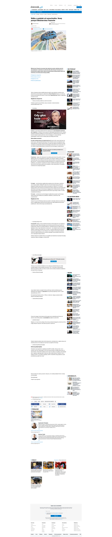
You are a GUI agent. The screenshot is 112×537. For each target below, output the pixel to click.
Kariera (45, 534)
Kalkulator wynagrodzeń (77, 530)
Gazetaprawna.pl (33, 525)
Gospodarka (43, 526)
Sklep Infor (32, 530)
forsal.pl (56, 5)
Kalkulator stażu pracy (77, 526)
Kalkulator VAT (76, 527)
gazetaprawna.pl (76, 5)
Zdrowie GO (42, 14)
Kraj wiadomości (62, 460)
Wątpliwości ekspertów (36, 75)
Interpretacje (33, 529)
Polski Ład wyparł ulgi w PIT (35, 432)
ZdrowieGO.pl (70, 5)
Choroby (63, 528)
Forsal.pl (32, 527)
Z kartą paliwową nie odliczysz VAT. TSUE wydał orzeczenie (53, 259)
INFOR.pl (51, 5)
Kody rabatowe (54, 525)
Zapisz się (56, 515)
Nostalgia (37, 14)
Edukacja (53, 526)
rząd (39, 401)
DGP (65, 5)
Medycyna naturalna (65, 527)
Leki (62, 526)
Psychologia (63, 529)
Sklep (80, 5)
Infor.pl (32, 524)
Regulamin (50, 534)
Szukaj (79, 7)
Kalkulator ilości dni (76, 525)
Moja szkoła (53, 527)
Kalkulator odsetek (76, 528)
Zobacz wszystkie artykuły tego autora (37, 430)
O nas (36, 534)
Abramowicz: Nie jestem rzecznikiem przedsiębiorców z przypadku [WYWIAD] (53, 150)
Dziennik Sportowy (54, 14)
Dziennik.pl (44, 522)
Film (52, 529)
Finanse (63, 525)
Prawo (63, 524)
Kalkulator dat (76, 524)
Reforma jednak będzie (36, 80)
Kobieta (53, 524)
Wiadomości (43, 527)
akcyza (42, 401)
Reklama (40, 534)
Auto (42, 524)
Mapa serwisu (65, 534)
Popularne (56, 460)
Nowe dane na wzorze (36, 76)
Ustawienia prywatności (74, 534)
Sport (42, 528)
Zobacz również (54, 153)
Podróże (43, 530)
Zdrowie (43, 529)
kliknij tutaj (61, 519)
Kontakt (32, 534)
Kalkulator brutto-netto (77, 529)
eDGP (32, 526)
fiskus (35, 401)
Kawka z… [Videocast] (47, 14)
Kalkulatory (76, 522)
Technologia (43, 525)
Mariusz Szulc (58, 23)
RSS (80, 534)
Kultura (53, 531)
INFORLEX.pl (60, 5)
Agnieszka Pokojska (35, 23)
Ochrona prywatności (57, 534)
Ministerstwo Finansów (49, 401)
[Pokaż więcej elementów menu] (81, 10)
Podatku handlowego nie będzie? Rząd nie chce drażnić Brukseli (36, 420)
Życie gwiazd (53, 528)
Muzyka (53, 530)
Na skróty (32, 522)
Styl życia (63, 530)
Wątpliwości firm (35, 78)
